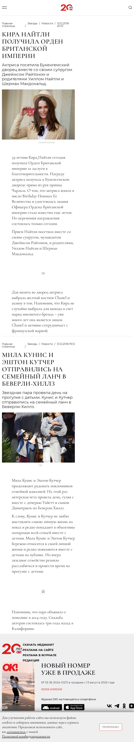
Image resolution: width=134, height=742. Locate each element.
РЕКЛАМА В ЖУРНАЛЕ (40, 655)
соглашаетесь (16, 732)
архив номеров (51, 688)
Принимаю (110, 727)
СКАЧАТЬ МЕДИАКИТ (38, 644)
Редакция (31, 660)
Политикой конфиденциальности (26, 736)
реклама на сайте (38, 650)
